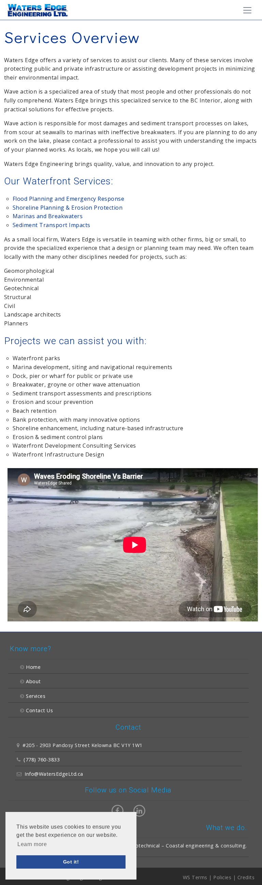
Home (33, 667)
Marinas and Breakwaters (48, 216)
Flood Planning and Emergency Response (69, 198)
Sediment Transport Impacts (51, 225)
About (33, 681)
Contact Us (39, 710)
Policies (222, 877)
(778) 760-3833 (42, 759)
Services (35, 696)
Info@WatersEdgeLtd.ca (54, 774)
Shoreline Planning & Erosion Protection (68, 207)
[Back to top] (242, 876)
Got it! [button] (71, 862)
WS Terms (195, 877)
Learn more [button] (32, 844)
